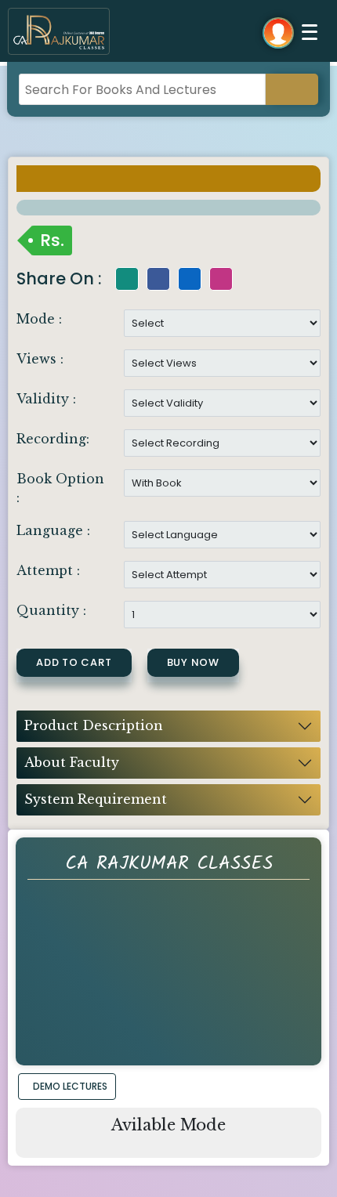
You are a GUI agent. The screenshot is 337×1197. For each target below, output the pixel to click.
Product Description (93, 725)
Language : (53, 530)
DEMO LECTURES (70, 1086)
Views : (39, 359)
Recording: (52, 439)
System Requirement (95, 799)
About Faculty (71, 762)
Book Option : (60, 488)
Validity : (46, 399)
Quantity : (51, 610)
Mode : (39, 319)
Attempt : (48, 570)
